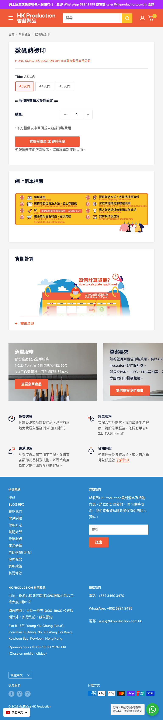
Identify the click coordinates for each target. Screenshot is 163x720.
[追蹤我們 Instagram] (28, 694)
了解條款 (122, 460)
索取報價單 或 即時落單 (47, 141)
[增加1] (87, 114)
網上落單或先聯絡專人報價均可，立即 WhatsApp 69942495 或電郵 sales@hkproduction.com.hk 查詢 (81, 4)
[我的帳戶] (142, 18)
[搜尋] (127, 18)
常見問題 (15, 518)
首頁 (11, 34)
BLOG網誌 (16, 504)
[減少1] (65, 114)
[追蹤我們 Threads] (19, 694)
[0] (151, 18)
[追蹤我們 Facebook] (11, 694)
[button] (16, 712)
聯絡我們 (15, 511)
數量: (19, 114)
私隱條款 (15, 573)
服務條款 (15, 560)
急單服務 (15, 539)
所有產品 (25, 34)
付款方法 (15, 525)
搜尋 (11, 498)
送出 (98, 542)
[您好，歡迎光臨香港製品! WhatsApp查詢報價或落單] (152, 709)
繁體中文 (17, 675)
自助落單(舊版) (19, 553)
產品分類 (15, 546)
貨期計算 (15, 532)
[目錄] (10, 18)
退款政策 (15, 566)
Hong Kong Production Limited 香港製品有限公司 (52, 61)
